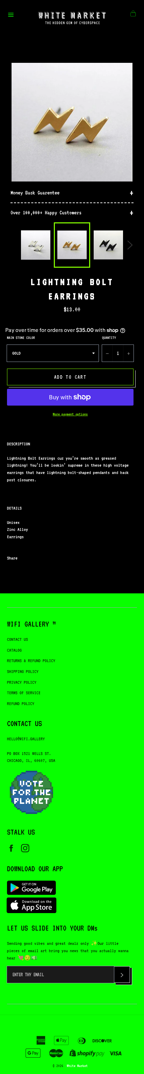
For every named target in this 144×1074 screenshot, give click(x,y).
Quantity (109, 337)
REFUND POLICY (20, 703)
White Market (77, 1066)
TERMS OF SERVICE (24, 692)
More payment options (70, 414)
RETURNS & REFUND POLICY (31, 660)
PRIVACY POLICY (21, 682)
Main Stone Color (21, 337)
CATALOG (14, 650)
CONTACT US (17, 639)
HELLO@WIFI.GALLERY (26, 738)
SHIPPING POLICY (22, 671)
